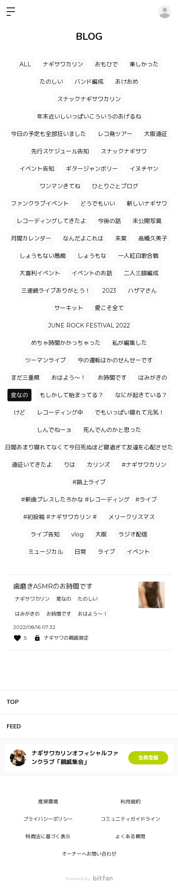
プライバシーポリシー (48, 819)
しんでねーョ (54, 430)
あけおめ (126, 81)
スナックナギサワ (124, 151)
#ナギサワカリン (144, 464)
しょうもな (91, 256)
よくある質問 (130, 836)
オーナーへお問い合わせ (89, 854)
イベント (138, 551)
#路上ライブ (89, 482)
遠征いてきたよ (32, 464)
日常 (80, 551)
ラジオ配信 (132, 534)
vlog (77, 534)
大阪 (101, 534)
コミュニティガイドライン (130, 819)
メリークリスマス (131, 517)
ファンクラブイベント (40, 203)
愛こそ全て (109, 308)
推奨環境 (48, 801)
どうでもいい (97, 203)
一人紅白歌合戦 (138, 256)
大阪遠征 (155, 134)
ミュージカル (45, 551)
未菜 (121, 238)
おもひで (106, 64)
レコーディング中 (60, 412)
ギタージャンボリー (92, 168)
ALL (25, 64)
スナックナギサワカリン (89, 99)
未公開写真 (146, 221)
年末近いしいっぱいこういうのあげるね (89, 116)
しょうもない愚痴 (42, 256)
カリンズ (98, 464)
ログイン (164, 11)
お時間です (112, 377)
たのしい (51, 81)
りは (69, 464)
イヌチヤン (144, 168)
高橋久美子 (152, 238)
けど (19, 412)
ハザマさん (142, 290)
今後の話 (109, 221)
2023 (109, 290)
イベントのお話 (92, 273)
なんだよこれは (83, 238)
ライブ (106, 551)
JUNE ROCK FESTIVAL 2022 (89, 325)
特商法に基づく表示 (48, 836)
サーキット (68, 308)
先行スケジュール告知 (60, 151)
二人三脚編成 (141, 273)
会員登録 (148, 757)
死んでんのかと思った (112, 430)
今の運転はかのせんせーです (115, 360)
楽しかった (144, 64)
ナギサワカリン (63, 64)
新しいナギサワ (147, 203)
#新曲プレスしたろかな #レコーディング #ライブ (89, 499)
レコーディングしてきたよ (51, 221)
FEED (14, 726)
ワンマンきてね (60, 186)
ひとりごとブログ (115, 186)
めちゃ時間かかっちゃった (66, 343)
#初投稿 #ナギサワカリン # (60, 517)
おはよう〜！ (68, 377)
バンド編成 (89, 81)
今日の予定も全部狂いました (48, 134)
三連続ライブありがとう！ (56, 290)
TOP (13, 702)
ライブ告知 (45, 534)
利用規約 (130, 801)
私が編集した (129, 343)
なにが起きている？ (141, 395)
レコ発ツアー (115, 134)
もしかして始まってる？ (71, 395)
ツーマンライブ (45, 360)
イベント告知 (36, 168)
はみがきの (152, 377)
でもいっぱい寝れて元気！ (129, 412)
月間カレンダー (31, 238)
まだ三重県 (25, 377)
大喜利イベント (39, 273)
